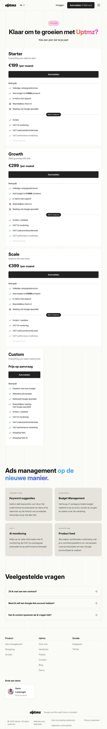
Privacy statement (92, 720)
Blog (41, 665)
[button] (22, 5)
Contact (42, 659)
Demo (42, 670)
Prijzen (42, 654)
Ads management (13, 644)
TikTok (75, 649)
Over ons (43, 644)
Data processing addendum (63, 720)
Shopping (10, 649)
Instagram (77, 644)
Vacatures (43, 649)
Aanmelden (53, 74)
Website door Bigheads (39, 722)
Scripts (8, 654)
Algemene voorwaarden (61, 725)
